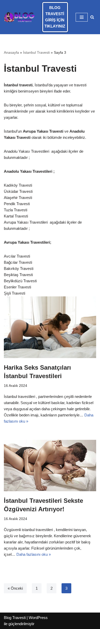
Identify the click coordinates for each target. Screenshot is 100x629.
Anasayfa (11, 52)
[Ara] (92, 17)
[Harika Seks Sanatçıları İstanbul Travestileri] (50, 327)
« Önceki (15, 588)
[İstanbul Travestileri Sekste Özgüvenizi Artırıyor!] (50, 465)
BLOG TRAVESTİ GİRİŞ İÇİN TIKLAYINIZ (54, 16)
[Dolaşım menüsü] (82, 17)
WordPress (38, 617)
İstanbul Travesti (36, 52)
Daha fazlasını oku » (33, 554)
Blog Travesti (15, 617)
